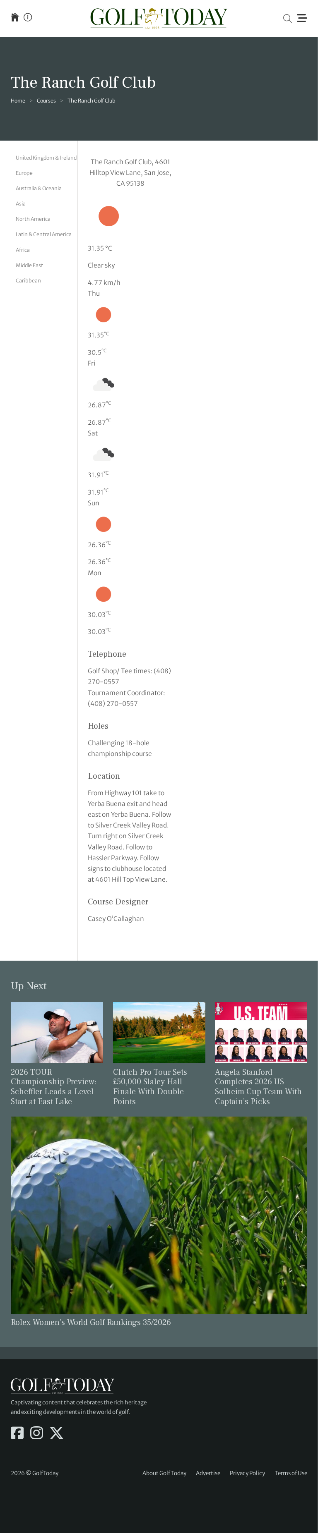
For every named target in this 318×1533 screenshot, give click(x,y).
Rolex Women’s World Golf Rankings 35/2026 (91, 1322)
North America (33, 219)
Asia (21, 204)
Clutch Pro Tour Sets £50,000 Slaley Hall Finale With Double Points (150, 1087)
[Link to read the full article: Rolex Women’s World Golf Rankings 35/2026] (159, 1215)
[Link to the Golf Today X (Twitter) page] (56, 1434)
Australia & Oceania (39, 188)
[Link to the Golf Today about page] (28, 18)
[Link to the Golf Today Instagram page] (36, 1434)
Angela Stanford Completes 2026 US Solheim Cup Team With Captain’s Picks (258, 1087)
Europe (24, 173)
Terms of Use (291, 1473)
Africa (23, 250)
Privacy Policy (247, 1473)
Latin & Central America (44, 234)
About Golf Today (164, 1473)
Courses (46, 101)
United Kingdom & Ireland (46, 158)
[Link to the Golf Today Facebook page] (17, 1434)
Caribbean (28, 280)
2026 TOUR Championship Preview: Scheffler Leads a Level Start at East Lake (53, 1087)
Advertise (208, 1473)
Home (18, 101)
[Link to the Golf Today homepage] (15, 18)
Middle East (29, 265)
